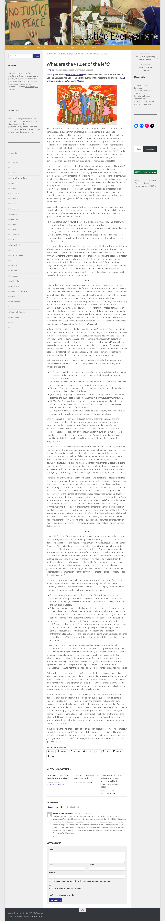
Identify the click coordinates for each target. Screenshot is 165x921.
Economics (77, 54)
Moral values (101, 54)
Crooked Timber (140, 93)
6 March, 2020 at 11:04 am (83, 813)
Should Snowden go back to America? (22, 119)
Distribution (64, 54)
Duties (12, 204)
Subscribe (150, 149)
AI (11, 168)
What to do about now (142, 104)
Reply (55, 836)
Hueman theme (37, 916)
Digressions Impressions (143, 91)
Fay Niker (90, 782)
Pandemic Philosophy (56, 48)
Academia (51, 54)
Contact (94, 48)
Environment (15, 219)
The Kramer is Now (141, 85)
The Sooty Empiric (140, 99)
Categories (72, 48)
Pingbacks (73, 807)
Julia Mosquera (109, 793)
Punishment (14, 286)
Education (14, 214)
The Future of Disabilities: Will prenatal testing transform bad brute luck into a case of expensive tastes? (111, 781)
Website (52, 873)
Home (10, 48)
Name (51, 865)
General (13, 229)
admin (51, 70)
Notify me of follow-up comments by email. (65, 888)
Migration (13, 260)
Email (91, 865)
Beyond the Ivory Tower (19, 178)
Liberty (88, 54)
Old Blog (13, 271)
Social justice (15, 302)
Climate (13, 188)
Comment (53, 849)
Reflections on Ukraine (18, 291)
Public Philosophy (16, 281)
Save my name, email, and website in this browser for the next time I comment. (81, 881)
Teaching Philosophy (17, 312)
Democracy (14, 193)
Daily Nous (138, 88)
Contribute (40, 48)
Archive (84, 48)
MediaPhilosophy (16, 255)
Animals (13, 173)
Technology (14, 317)
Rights (12, 296)
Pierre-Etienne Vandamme (63, 813)
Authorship (28, 48)
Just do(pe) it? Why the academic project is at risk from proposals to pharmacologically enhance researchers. (24, 124)
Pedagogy (14, 276)
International (15, 245)
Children (13, 183)
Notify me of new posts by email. (61, 895)
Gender (13, 224)
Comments (56, 807)
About (18, 48)
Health (12, 240)
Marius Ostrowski (74, 74)
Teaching (13, 307)
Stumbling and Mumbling (143, 96)
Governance (14, 235)
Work (12, 327)
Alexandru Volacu (56, 785)
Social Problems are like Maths (145, 101)
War (11, 322)
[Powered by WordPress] (17, 916)
